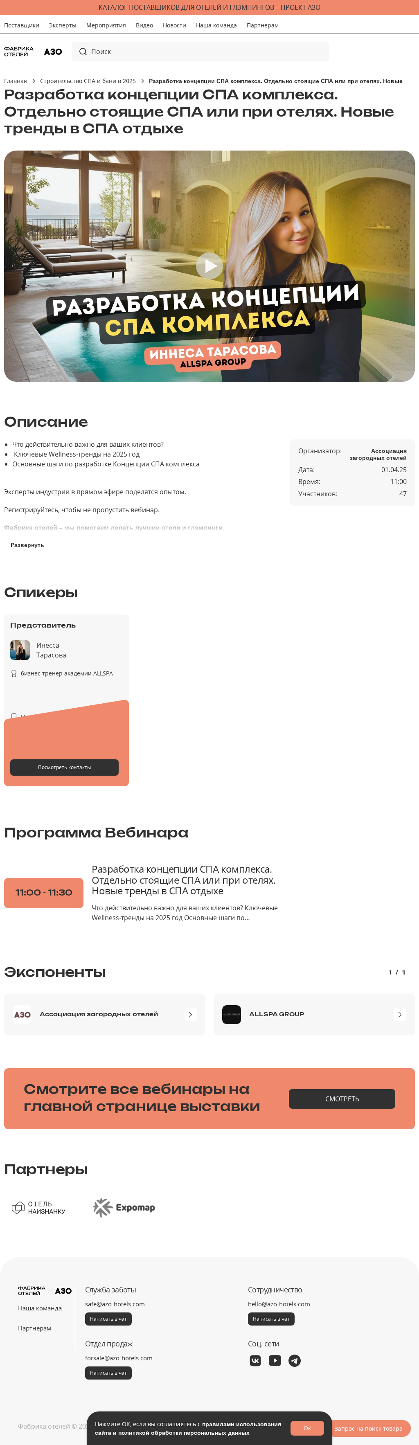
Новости (174, 25)
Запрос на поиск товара (369, 1428)
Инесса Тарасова (51, 650)
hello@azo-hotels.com (279, 1304)
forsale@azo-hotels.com (119, 1358)
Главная (15, 81)
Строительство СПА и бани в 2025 (88, 81)
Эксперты (63, 25)
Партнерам (263, 25)
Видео (144, 25)
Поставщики (21, 25)
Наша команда (216, 25)
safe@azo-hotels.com (115, 1304)
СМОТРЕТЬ (342, 1098)
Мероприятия (106, 25)
